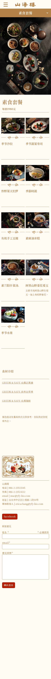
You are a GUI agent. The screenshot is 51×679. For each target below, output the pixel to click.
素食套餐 (25, 12)
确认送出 (8, 585)
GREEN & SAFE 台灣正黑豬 (17, 382)
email (5, 542)
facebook (10, 516)
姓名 (25, 532)
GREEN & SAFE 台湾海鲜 (16, 400)
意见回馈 (7, 552)
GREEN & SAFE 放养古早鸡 (17, 391)
